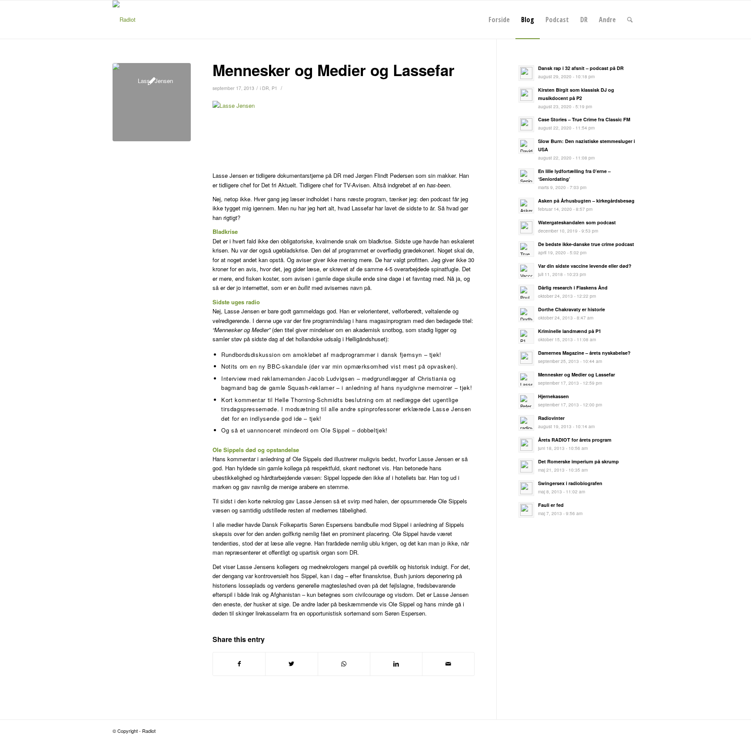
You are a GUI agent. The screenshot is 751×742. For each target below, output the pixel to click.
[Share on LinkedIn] (396, 663)
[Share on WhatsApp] (344, 663)
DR (265, 88)
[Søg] (629, 19)
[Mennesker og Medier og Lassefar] (152, 102)
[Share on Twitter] (291, 663)
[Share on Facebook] (239, 663)
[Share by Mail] (448, 663)
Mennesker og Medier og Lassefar (334, 70)
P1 (274, 88)
